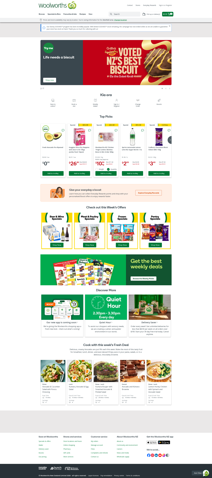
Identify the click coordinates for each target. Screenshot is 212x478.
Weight (101, 169)
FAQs (93, 449)
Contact (130, 5)
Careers (119, 449)
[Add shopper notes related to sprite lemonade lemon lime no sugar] (142, 130)
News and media (123, 453)
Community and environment (127, 445)
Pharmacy (67, 449)
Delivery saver (44, 449)
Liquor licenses (93, 475)
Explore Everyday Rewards (148, 193)
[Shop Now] (56, 230)
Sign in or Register (165, 5)
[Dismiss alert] (169, 26)
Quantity (114, 169)
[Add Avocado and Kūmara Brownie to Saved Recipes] (142, 362)
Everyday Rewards (149, 5)
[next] (170, 140)
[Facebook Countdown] (148, 455)
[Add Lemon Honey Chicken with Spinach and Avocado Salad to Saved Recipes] (169, 362)
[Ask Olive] (206, 473)
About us (120, 441)
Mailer (41, 445)
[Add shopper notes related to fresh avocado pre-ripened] (63, 130)
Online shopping (69, 445)
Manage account (97, 445)
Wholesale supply (123, 457)
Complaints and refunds (99, 453)
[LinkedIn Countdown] (156, 455)
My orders (94, 441)
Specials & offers (45, 441)
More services (68, 457)
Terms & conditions (133, 475)
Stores (138, 5)
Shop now (136, 80)
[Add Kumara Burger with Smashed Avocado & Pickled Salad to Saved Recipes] (116, 362)
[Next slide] (169, 88)
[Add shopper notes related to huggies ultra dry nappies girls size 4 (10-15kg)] (89, 130)
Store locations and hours (72, 441)
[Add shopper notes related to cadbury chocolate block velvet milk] (169, 130)
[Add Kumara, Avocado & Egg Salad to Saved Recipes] (89, 362)
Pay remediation (106, 475)
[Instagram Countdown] (163, 455)
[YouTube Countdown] (160, 455)
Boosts (41, 453)
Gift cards (66, 453)
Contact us (95, 457)
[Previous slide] (166, 88)
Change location (120, 20)
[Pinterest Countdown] (152, 455)
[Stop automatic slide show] (162, 88)
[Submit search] (111, 14)
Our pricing (42, 457)
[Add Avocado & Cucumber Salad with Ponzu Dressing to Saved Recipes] (63, 362)
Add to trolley (53, 173)
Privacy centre (119, 475)
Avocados (88, 349)
